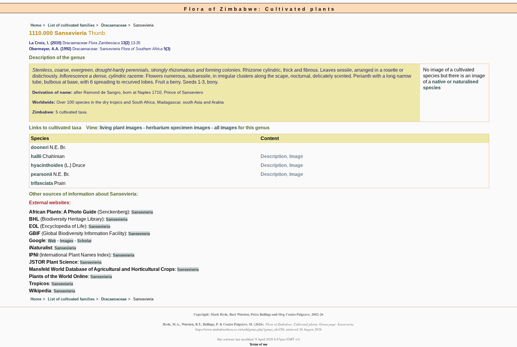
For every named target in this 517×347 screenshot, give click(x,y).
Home (36, 25)
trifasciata (42, 183)
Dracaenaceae (114, 25)
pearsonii (41, 174)
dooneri (39, 147)
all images (225, 127)
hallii (36, 156)
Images (66, 241)
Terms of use (258, 344)
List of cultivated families (71, 25)
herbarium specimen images (178, 127)
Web (52, 241)
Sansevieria (142, 212)
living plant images (121, 127)
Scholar (84, 241)
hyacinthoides (47, 165)
